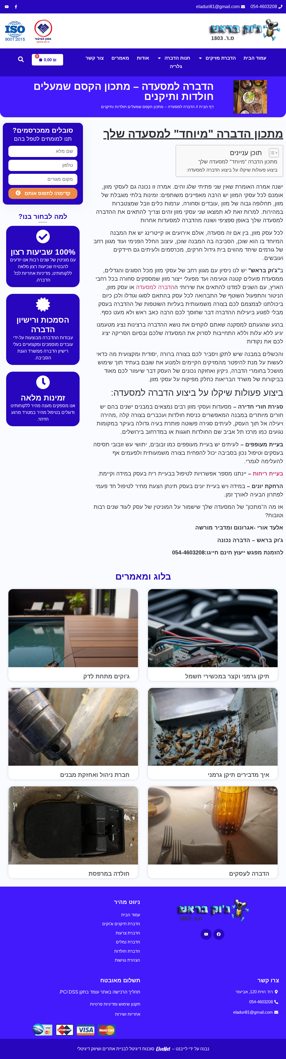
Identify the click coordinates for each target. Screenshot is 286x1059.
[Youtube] (7, 7)
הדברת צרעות (128, 933)
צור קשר (94, 58)
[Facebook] (218, 934)
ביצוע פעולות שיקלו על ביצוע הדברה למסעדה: (232, 170)
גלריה (176, 66)
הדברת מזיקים (221, 58)
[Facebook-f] (16, 7)
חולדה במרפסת (109, 873)
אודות (143, 58)
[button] (21, 59)
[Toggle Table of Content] (271, 153)
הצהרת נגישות (127, 960)
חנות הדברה (177, 58)
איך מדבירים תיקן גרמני (238, 775)
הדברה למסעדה (155, 287)
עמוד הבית (255, 58)
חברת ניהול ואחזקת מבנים (95, 775)
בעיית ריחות (268, 473)
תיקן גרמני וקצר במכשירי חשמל (227, 676)
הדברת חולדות (127, 951)
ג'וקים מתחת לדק (106, 676)
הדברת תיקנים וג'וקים (121, 923)
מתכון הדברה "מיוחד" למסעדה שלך (237, 162)
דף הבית (206, 106)
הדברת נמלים (128, 942)
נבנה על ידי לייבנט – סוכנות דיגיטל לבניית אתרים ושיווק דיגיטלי (143, 1048)
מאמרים (120, 58)
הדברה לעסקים (249, 873)
